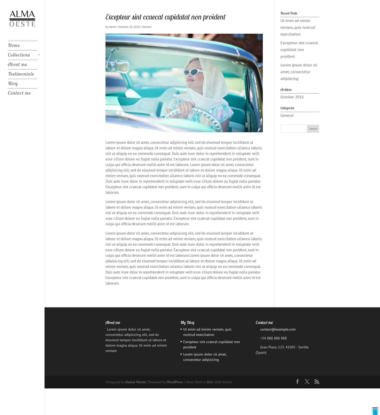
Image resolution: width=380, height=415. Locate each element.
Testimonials (21, 74)
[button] (375, 411)
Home (14, 46)
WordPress (175, 382)
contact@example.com (278, 329)
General (146, 27)
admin (113, 27)
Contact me (19, 93)
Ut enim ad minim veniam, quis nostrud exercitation (297, 27)
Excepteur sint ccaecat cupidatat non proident (299, 49)
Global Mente (135, 382)
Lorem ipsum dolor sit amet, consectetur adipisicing (298, 71)
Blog (13, 84)
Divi (210, 382)
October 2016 (292, 97)
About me (17, 65)
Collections (19, 55)
